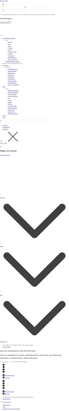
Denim (9, 50)
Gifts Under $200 (12, 108)
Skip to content (4, 0)
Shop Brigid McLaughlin (9, 38)
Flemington (11, 77)
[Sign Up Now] (24, 362)
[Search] (34, 137)
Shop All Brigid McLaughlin (12, 61)
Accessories (11, 55)
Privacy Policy (6, 405)
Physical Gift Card (12, 59)
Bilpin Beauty (11, 73)
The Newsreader (12, 106)
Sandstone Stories (13, 69)
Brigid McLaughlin (7, 402)
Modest (10, 102)
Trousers (10, 48)
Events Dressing (12, 94)
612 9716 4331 (6, 347)
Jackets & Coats (12, 52)
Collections (6, 65)
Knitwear (10, 53)
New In (4, 115)
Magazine (5, 129)
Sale (4, 117)
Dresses (10, 42)
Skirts (9, 46)
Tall (9, 98)
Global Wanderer (12, 82)
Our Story (5, 125)
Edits (4, 86)
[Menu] (34, 35)
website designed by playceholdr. (11, 409)
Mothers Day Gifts (12, 113)
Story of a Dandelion (13, 84)
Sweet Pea (11, 75)
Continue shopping (5, 155)
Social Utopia (11, 79)
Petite (9, 100)
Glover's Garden (12, 81)
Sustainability (6, 127)
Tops (9, 44)
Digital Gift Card (12, 57)
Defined (10, 104)
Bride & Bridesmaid (13, 92)
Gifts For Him (11, 110)
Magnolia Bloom (12, 71)
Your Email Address (18, 361)
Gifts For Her (11, 112)
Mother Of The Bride (13, 90)
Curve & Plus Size (13, 96)
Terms (4, 407)
